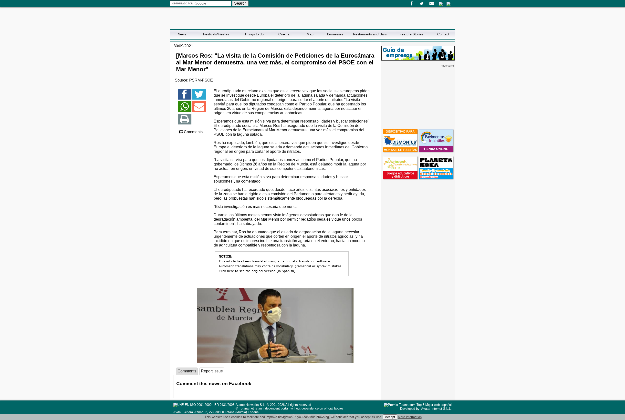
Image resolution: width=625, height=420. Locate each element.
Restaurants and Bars (370, 34)
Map (310, 34)
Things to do (254, 34)
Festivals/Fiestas (216, 34)
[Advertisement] (418, 97)
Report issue (212, 371)
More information (410, 417)
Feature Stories (411, 34)
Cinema (283, 34)
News (182, 34)
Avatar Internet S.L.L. (436, 408)
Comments (193, 132)
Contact (443, 34)
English (448, 3)
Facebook (411, 3)
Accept (390, 417)
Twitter (422, 3)
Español (441, 3)
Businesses (335, 34)
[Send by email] (199, 109)
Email (432, 3)
